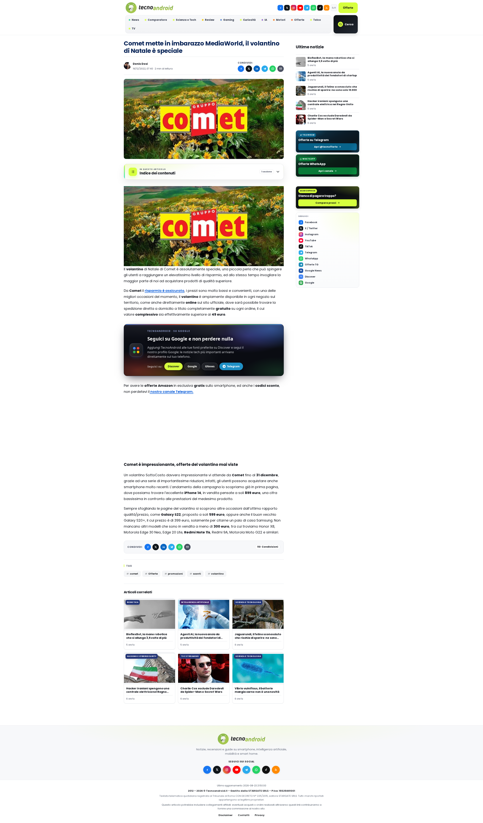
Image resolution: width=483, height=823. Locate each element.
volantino (217, 574)
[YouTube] (300, 8)
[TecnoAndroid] (149, 8)
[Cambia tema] (334, 7)
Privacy (260, 815)
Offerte (348, 7)
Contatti (243, 815)
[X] (287, 8)
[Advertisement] (204, 424)
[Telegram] (307, 8)
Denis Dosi (140, 64)
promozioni (175, 574)
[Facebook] (280, 8)
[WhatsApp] (272, 69)
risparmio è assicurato (164, 290)
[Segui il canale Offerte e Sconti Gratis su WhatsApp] (313, 8)
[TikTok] (320, 8)
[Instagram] (293, 8)
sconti (197, 574)
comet (134, 574)
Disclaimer (225, 815)
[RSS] (326, 8)
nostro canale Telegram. (171, 391)
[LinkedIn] (257, 69)
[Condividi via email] (280, 69)
